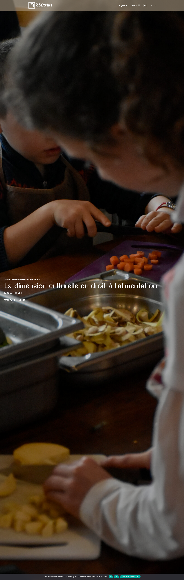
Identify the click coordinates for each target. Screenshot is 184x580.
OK (111, 577)
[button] (123, 5)
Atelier (7, 279)
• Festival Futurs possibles (25, 279)
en (155, 5)
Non (116, 577)
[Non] (181, 577)
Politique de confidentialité (130, 577)
